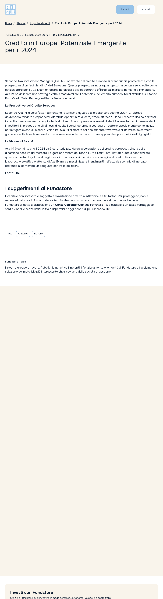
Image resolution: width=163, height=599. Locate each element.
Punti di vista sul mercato (62, 34)
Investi (125, 9)
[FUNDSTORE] (10, 9)
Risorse (21, 23)
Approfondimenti (40, 23)
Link (17, 173)
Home (8, 23)
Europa (38, 233)
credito (23, 233)
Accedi (146, 9)
